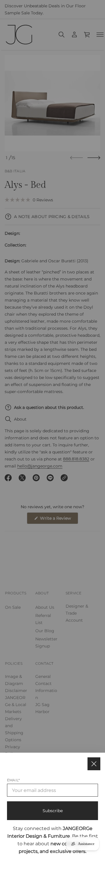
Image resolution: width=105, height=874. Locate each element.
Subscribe (53, 810)
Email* (13, 780)
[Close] (94, 763)
